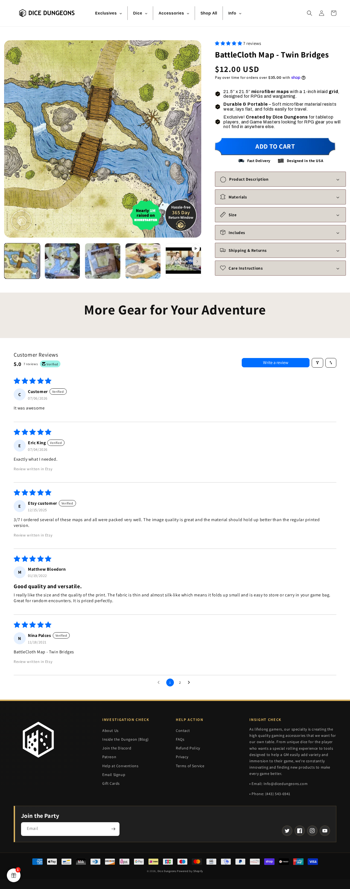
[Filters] (317, 363)
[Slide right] (197, 261)
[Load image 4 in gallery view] (143, 261)
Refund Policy (188, 748)
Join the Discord (117, 748)
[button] (310, 13)
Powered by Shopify (190, 871)
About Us (110, 730)
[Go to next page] (190, 682)
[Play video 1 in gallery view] (183, 261)
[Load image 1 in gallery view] (22, 261)
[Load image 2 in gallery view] (62, 261)
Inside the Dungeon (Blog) (125, 739)
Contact (183, 730)
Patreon (109, 756)
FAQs (180, 739)
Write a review (275, 362)
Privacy (182, 756)
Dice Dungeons (167, 871)
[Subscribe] (113, 829)
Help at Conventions (120, 765)
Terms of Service (190, 765)
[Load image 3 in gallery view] (103, 261)
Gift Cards (111, 783)
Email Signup (113, 774)
